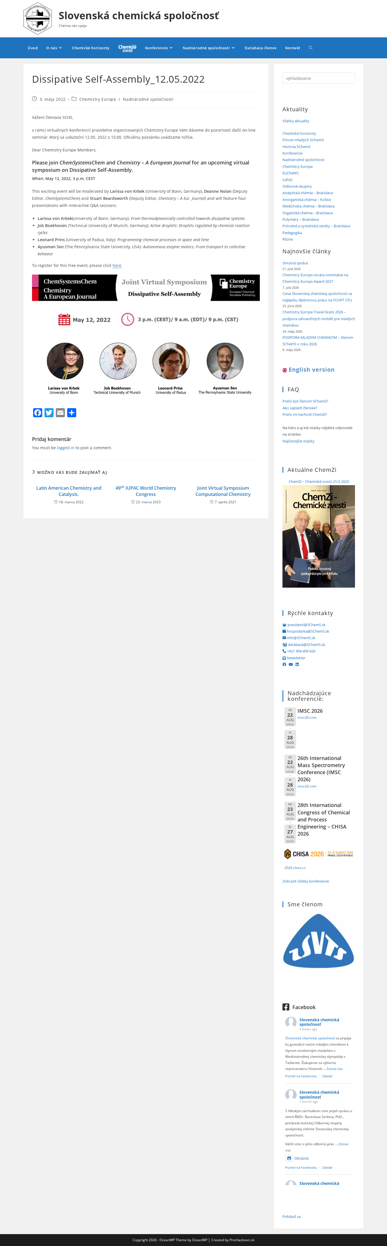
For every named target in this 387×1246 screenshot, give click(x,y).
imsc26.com (306, 717)
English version (311, 369)
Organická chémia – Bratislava (307, 212)
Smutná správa (295, 263)
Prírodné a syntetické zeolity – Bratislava (316, 225)
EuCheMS (290, 172)
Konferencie (292, 153)
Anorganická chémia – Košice (306, 199)
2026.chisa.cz (295, 867)
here (116, 265)
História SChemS (296, 146)
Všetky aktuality (295, 120)
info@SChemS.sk (300, 637)
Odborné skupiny (297, 186)
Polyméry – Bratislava (300, 219)
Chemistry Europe (97, 99)
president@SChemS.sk (306, 624)
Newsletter (295, 657)
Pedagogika (292, 232)
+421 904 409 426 (300, 651)
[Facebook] (284, 664)
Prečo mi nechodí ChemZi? (304, 414)
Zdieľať (327, 1076)
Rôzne (287, 239)
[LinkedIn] (297, 664)
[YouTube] (291, 664)
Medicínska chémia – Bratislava (308, 206)
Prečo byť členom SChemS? (305, 401)
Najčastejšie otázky (298, 441)
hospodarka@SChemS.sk (307, 631)
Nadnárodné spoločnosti (148, 99)
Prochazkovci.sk (241, 1240)
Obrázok (301, 1158)
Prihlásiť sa (291, 1216)
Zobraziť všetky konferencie (305, 881)
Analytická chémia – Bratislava (307, 192)
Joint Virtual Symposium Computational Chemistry (223, 491)
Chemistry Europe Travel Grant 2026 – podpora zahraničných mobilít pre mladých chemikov (318, 318)
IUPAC (287, 179)
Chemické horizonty (299, 133)
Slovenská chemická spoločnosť (139, 15)
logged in (66, 447)
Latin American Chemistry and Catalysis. (68, 491)
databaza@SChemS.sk (306, 644)
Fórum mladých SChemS (303, 139)
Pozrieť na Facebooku (301, 1076)
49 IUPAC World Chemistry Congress (146, 491)
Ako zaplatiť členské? (299, 407)
